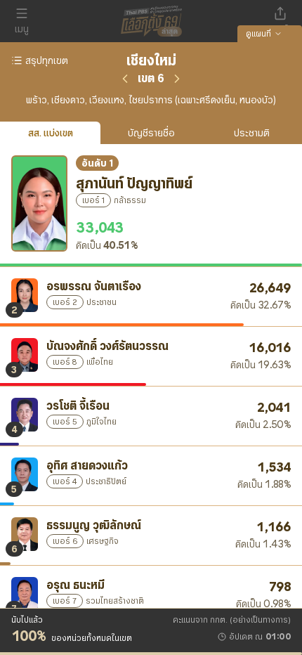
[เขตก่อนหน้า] (125, 79)
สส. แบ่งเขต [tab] (50, 133)
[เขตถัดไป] (177, 79)
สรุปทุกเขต (46, 60)
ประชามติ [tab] (252, 133)
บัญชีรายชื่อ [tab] (151, 133)
